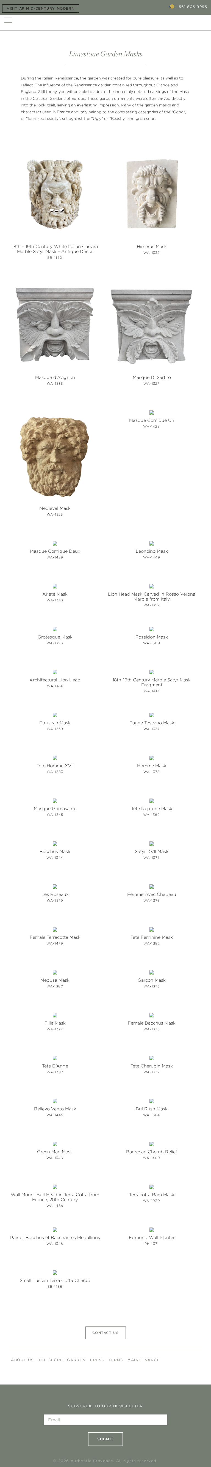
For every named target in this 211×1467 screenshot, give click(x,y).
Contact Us (105, 1333)
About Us (22, 1360)
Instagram (176, 1368)
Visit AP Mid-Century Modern (40, 8)
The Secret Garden (62, 1360)
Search (156, 6)
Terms (116, 1360)
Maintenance (143, 1360)
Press (97, 1360)
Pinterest (188, 1368)
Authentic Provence (105, 20)
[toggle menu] (8, 20)
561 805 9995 (193, 7)
